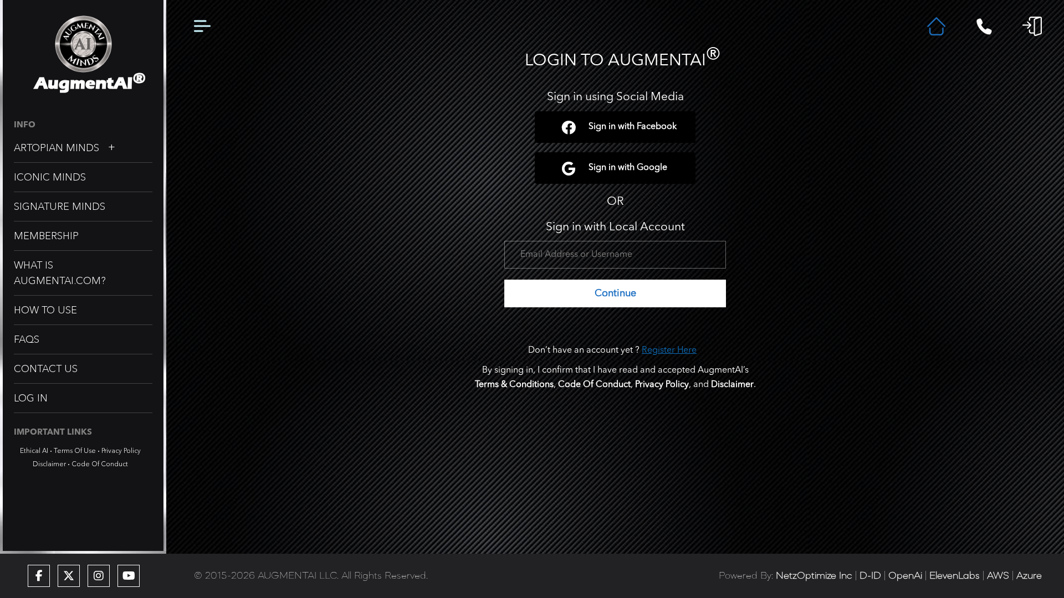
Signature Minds (59, 206)
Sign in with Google (628, 167)
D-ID (870, 576)
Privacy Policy (121, 450)
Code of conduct (99, 464)
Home (936, 26)
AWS (998, 576)
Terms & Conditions (514, 384)
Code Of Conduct (594, 384)
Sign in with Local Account (615, 227)
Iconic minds (50, 177)
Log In (31, 398)
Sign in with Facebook (633, 126)
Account (1032, 26)
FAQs (26, 339)
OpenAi (905, 576)
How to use (45, 310)
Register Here (669, 350)
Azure (1029, 576)
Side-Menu (202, 26)
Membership (46, 236)
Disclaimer (49, 464)
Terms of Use (75, 450)
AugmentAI (83, 83)
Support (984, 26)
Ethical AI (34, 450)
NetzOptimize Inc (814, 576)
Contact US (46, 369)
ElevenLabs (954, 576)
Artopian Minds (56, 148)
